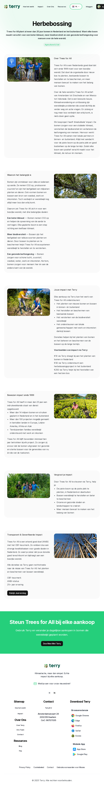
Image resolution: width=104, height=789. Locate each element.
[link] (6, 7)
